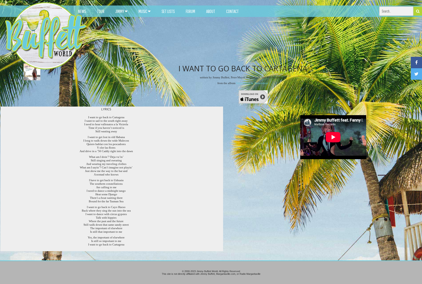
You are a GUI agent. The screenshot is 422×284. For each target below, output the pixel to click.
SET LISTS (168, 11)
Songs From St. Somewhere (252, 83)
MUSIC (143, 11)
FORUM (190, 11)
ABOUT (210, 11)
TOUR (100, 11)
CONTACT (232, 11)
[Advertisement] (263, 40)
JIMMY (120, 11)
